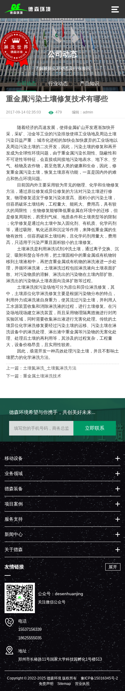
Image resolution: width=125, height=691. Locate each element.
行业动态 (58, 83)
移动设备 (14, 458)
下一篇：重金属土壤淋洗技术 (33, 375)
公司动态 (26, 83)
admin (88, 112)
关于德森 (14, 549)
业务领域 (14, 473)
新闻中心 (14, 534)
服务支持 (14, 519)
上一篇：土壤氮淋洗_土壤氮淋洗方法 (41, 368)
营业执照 (82, 684)
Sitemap (64, 684)
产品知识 (89, 83)
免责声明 (46, 684)
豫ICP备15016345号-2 (99, 678)
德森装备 (14, 488)
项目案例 (14, 503)
